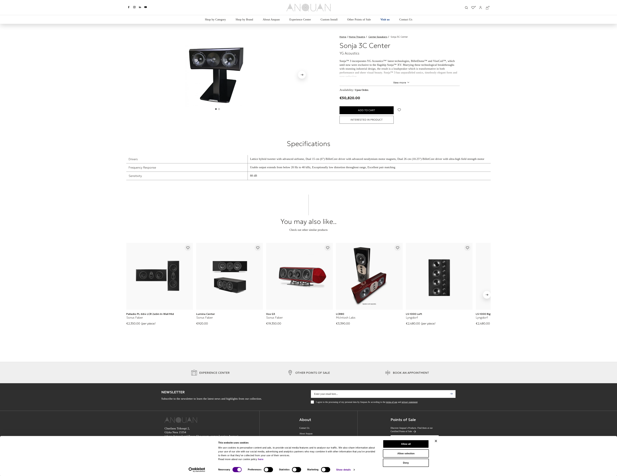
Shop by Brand (244, 19)
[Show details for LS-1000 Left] (439, 276)
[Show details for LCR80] (369, 276)
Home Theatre (357, 36)
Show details (343, 469)
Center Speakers (377, 36)
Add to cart (366, 110)
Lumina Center (205, 314)
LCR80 (340, 314)
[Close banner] (436, 441)
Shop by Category (215, 19)
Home (343, 36)
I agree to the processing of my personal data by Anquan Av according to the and (367, 402)
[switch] (268, 469)
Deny (406, 462)
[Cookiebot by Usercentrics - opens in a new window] (197, 469)
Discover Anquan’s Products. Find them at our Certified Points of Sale (412, 430)
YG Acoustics (349, 53)
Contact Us (405, 19)
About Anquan (271, 19)
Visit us (385, 19)
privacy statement (410, 402)
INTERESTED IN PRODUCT (366, 119)
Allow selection (406, 453)
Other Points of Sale (359, 19)
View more (399, 82)
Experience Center (300, 19)
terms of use (391, 402)
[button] (133, 74)
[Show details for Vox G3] (299, 276)
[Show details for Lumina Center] (229, 276)
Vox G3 (270, 314)
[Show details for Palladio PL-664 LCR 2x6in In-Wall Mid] (159, 276)
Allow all (406, 444)
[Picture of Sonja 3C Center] (217, 73)
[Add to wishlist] (188, 248)
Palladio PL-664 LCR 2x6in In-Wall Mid (150, 314)
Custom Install (329, 19)
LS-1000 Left (414, 314)
